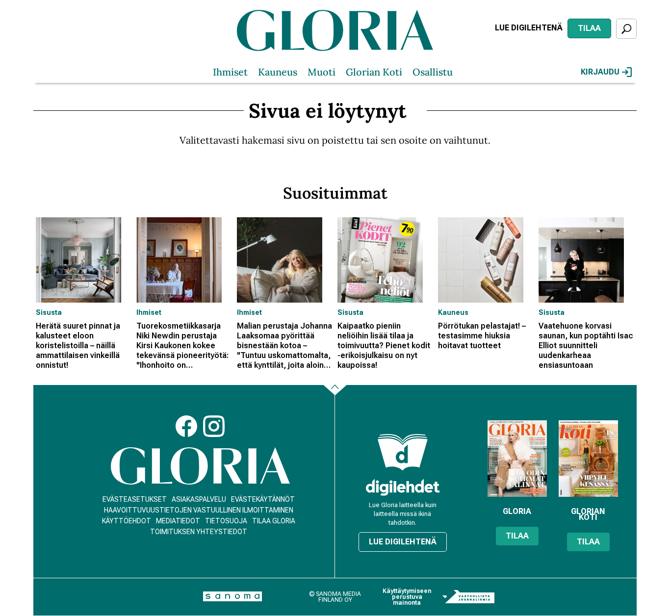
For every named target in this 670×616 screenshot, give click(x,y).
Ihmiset (230, 72)
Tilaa (589, 28)
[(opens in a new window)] (402, 487)
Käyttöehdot (126, 521)
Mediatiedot (178, 521)
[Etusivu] (200, 466)
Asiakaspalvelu (199, 499)
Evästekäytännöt (263, 499)
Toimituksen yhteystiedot (198, 532)
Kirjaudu (600, 72)
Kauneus (277, 72)
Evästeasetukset (135, 499)
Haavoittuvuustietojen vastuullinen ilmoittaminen (198, 510)
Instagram (214, 426)
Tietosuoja (226, 521)
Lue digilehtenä (529, 27)
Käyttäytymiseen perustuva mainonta (407, 597)
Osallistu (432, 72)
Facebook (186, 426)
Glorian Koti (374, 72)
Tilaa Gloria (273, 521)
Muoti (321, 72)
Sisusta (49, 312)
